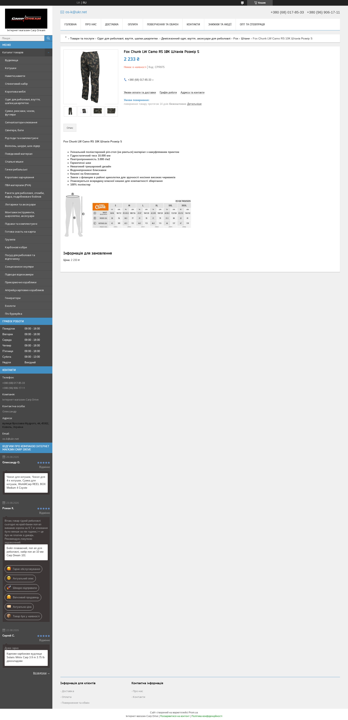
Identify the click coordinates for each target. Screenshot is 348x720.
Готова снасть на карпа (20, 231)
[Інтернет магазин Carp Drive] (26, 19)
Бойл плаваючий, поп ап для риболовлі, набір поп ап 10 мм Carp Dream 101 (25, 552)
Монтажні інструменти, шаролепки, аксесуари (20, 214)
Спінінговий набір (16, 83)
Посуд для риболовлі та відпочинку (20, 257)
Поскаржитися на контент (175, 716)
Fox (235, 38)
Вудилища (11, 60)
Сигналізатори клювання (21, 122)
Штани (245, 38)
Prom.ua (193, 712)
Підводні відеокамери (19, 274)
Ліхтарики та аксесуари (20, 204)
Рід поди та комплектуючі (21, 138)
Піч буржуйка (13, 313)
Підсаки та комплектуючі (21, 224)
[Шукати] (48, 38)
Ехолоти (10, 306)
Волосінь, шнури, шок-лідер (22, 146)
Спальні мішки (14, 161)
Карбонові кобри (16, 247)
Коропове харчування (19, 177)
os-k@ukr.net (10, 439)
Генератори (13, 298)
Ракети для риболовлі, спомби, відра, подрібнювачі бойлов (24, 194)
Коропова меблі (15, 91)
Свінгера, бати (14, 130)
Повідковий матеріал (18, 154)
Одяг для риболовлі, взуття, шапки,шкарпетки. (22, 101)
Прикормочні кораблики (20, 282)
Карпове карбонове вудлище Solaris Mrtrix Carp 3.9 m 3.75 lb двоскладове (26, 657)
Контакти (193, 24)
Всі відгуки (40, 673)
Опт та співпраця (252, 24)
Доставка (111, 24)
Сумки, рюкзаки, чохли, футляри (20, 112)
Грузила (10, 239)
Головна (70, 24)
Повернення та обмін (162, 24)
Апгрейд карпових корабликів (24, 290)
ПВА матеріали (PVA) (18, 185)
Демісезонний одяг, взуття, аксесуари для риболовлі (195, 38)
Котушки (10, 68)
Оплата (133, 24)
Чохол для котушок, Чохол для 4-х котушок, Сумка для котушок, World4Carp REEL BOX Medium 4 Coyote (26, 482)
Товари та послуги (82, 38)
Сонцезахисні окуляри (19, 266)
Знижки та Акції (220, 24)
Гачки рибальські (16, 169)
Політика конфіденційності (207, 716)
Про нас (90, 24)
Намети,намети (15, 76)
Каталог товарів (12, 52)
